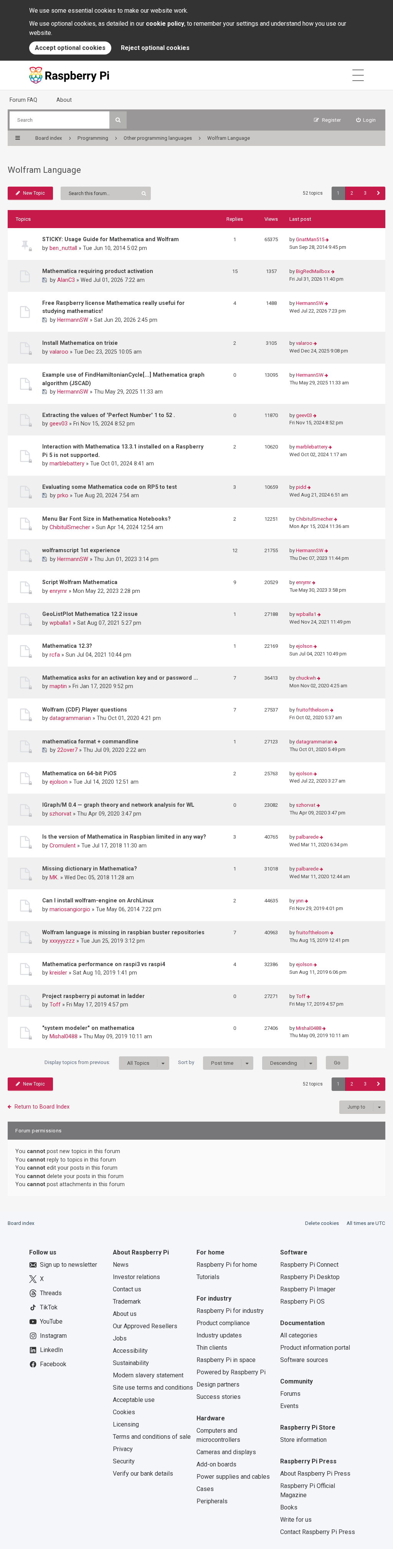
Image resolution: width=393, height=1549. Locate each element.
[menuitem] (366, 120)
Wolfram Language (44, 170)
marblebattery (67, 463)
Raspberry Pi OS (302, 1301)
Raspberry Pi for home (226, 1264)
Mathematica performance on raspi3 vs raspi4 (103, 964)
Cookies (124, 1412)
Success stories (218, 1396)
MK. (54, 877)
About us (125, 1313)
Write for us (296, 1519)
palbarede (307, 837)
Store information (303, 1439)
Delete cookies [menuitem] (322, 1223)
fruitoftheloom (312, 710)
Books (288, 1507)
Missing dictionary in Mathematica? (89, 869)
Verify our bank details (143, 1473)
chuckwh (306, 678)
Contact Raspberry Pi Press (317, 1532)
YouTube (51, 1321)
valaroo (59, 352)
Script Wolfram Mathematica (79, 582)
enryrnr (58, 591)
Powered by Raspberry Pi (231, 1372)
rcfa (55, 655)
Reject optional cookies (155, 47)
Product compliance (223, 1323)
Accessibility (130, 1350)
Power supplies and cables (233, 1476)
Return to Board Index (42, 1107)
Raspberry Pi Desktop (310, 1277)
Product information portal (315, 1347)
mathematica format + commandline (90, 741)
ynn (300, 901)
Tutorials (208, 1277)
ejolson (304, 646)
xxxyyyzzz (62, 941)
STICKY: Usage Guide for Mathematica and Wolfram (110, 239)
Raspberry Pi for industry (230, 1310)
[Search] (118, 120)
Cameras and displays (226, 1452)
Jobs (120, 1338)
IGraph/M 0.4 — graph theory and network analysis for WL (118, 805)
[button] (378, 193)
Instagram (53, 1335)
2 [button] (351, 193)
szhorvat (60, 814)
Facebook (53, 1364)
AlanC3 (66, 280)
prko (62, 495)
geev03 (59, 423)
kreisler (58, 973)
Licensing (126, 1424)
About (64, 100)
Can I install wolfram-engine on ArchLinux (98, 900)
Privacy (123, 1449)
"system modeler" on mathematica (88, 1028)
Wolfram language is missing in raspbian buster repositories (123, 932)
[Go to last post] (327, 240)
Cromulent (63, 845)
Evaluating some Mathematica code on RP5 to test (109, 487)
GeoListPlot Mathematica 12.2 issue (90, 614)
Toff (55, 1004)
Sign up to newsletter (68, 1264)
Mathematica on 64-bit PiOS (79, 773)
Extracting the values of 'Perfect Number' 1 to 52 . (108, 415)
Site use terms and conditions (153, 1387)
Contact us (127, 1289)
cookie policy (165, 23)
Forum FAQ (23, 100)
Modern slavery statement (148, 1375)
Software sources (304, 1360)
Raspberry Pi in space (226, 1360)
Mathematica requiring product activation (97, 271)
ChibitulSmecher (70, 527)
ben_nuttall (63, 248)
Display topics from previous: (97, 1062)
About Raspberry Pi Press (315, 1473)
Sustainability (131, 1363)
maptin (58, 686)
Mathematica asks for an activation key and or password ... (120, 678)
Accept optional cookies (70, 47)
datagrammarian (70, 718)
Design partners (217, 1384)
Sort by (205, 1062)
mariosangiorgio (70, 909)
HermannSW (72, 320)
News (121, 1264)
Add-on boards (216, 1464)
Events (289, 1406)
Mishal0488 (64, 1036)
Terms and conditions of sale (152, 1436)
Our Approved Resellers (145, 1326)
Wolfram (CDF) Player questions (84, 710)
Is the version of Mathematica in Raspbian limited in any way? (124, 837)
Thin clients (211, 1347)
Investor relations (136, 1277)
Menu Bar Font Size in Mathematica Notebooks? (106, 519)
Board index (21, 1223)
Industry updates (219, 1335)
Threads (51, 1293)
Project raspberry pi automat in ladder (93, 996)
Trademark (127, 1301)
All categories (298, 1335)
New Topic (34, 193)
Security (124, 1461)
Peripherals (212, 1501)
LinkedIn (51, 1350)
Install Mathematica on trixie (80, 343)
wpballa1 (60, 623)
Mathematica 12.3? (67, 646)
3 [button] (365, 193)
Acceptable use (134, 1399)
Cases (205, 1489)
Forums (290, 1393)
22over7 (67, 750)
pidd (301, 487)
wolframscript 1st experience (81, 550)
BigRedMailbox (313, 271)
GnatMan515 (310, 239)
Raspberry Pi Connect (309, 1264)
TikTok (49, 1307)
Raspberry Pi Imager (307, 1289)
